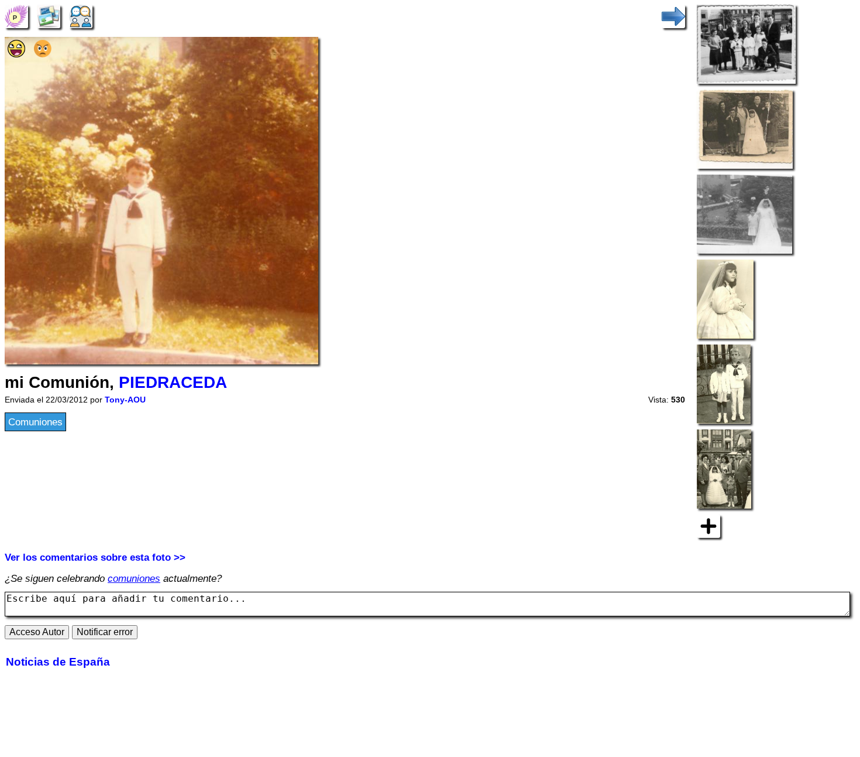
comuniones (134, 578)
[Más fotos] (708, 525)
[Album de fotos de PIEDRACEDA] (48, 16)
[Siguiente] (673, 16)
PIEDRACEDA (173, 382)
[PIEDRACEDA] (16, 16)
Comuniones (35, 422)
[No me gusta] (42, 54)
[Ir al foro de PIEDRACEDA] (80, 16)
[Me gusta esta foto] (16, 54)
